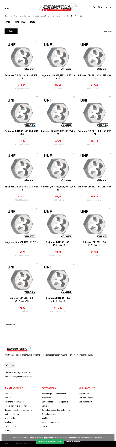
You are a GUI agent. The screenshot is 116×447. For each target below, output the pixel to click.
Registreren (84, 394)
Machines (46, 418)
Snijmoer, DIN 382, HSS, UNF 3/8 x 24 (94, 77)
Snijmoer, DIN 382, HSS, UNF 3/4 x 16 (58, 188)
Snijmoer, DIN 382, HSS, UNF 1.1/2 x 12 (58, 299)
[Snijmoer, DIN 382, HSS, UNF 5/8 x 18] (21, 168)
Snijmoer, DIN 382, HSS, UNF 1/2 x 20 (58, 132)
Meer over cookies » (73, 442)
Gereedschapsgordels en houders (56, 410)
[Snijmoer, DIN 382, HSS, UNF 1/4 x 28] (21, 57)
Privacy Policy (10, 426)
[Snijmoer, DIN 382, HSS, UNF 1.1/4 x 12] (94, 224)
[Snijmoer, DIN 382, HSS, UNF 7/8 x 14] (94, 168)
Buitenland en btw (12, 414)
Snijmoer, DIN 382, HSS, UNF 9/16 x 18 (94, 132)
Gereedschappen (49, 414)
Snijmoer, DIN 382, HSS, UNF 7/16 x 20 (21, 132)
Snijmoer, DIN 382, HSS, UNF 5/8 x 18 (21, 188)
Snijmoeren (58, 16)
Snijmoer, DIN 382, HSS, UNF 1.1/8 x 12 (58, 244)
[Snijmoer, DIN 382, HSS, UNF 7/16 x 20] (21, 112)
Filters (11, 31)
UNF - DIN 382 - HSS (74, 16)
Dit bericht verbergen (50, 442)
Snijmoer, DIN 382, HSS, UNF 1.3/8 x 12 (21, 299)
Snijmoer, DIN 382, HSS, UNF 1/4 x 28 (21, 77)
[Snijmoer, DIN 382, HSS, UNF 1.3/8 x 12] (21, 279)
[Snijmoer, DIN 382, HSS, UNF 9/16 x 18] (94, 112)
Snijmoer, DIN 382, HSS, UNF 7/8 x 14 (94, 188)
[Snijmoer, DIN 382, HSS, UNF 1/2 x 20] (58, 112)
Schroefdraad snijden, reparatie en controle (31, 16)
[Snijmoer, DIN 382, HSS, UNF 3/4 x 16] (58, 168)
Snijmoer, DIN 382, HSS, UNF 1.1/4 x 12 (94, 244)
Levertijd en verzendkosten (16, 406)
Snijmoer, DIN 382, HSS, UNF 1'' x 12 (21, 244)
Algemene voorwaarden (14, 402)
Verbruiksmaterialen (50, 422)
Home (7, 16)
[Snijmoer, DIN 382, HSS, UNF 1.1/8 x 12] (58, 224)
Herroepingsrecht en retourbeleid (18, 410)
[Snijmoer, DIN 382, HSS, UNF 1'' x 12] (21, 224)
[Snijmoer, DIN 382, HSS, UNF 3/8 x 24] (94, 57)
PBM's (44, 426)
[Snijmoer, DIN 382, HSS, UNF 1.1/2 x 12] (58, 279)
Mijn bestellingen (86, 398)
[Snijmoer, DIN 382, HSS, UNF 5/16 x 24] (58, 57)
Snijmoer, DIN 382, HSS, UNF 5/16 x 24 (58, 77)
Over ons (8, 394)
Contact (8, 398)
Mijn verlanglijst (85, 402)
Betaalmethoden (12, 418)
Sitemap (8, 430)
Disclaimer (9, 422)
